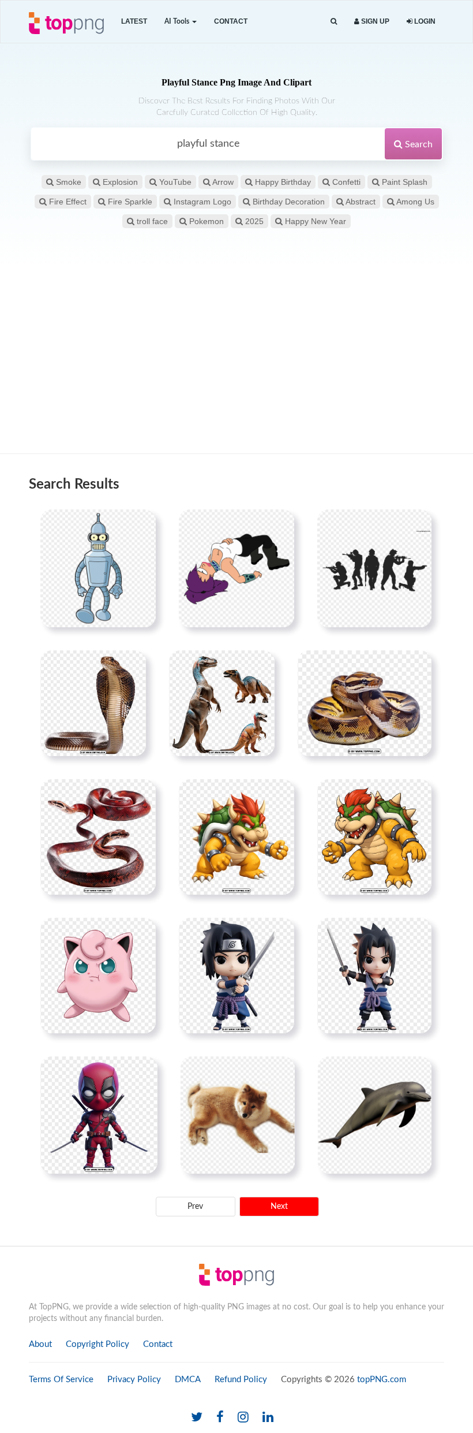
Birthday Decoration (287, 201)
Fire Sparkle (129, 201)
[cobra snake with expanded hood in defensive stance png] (93, 703)
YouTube (174, 182)
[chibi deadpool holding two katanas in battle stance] (98, 1115)
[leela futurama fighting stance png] (236, 568)
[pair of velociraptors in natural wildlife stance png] (222, 703)
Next (279, 1207)
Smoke (67, 182)
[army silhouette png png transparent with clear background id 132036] (374, 568)
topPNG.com (381, 1379)
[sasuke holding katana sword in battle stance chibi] (236, 976)
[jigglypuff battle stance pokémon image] (98, 976)
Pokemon (205, 221)
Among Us (414, 201)
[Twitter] (196, 1418)
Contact (230, 21)
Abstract (360, 201)
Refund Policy (241, 1379)
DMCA (188, 1379)
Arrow (222, 182)
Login (424, 21)
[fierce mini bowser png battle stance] (374, 837)
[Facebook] (220, 1418)
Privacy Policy (134, 1379)
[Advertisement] (236, 361)
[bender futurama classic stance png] (98, 568)
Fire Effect (67, 201)
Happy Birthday (282, 182)
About (40, 1344)
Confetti (345, 182)
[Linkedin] (267, 1418)
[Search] (334, 21)
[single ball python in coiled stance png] (364, 703)
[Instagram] (243, 1418)
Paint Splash (403, 182)
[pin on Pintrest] (140, 525)
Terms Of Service (61, 1379)
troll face (151, 221)
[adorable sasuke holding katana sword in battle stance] (374, 976)
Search (418, 144)
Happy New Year (314, 221)
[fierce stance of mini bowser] (236, 837)
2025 (253, 221)
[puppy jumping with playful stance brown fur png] (238, 1115)
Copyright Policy (97, 1344)
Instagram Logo (201, 201)
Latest (134, 21)
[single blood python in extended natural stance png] (98, 837)
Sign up (374, 21)
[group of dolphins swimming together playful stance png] (374, 1115)
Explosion (119, 182)
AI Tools (177, 21)
